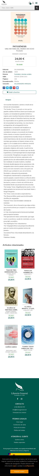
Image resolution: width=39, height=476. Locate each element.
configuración (29, 466)
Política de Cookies (19, 430)
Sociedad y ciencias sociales (22, 74)
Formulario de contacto (19, 412)
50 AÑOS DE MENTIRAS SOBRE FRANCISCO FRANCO (11, 309)
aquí (14, 466)
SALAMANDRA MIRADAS (22, 84)
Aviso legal (19, 422)
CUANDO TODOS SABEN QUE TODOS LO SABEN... (28, 347)
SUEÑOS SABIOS (11, 347)
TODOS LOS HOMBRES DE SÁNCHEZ (27, 271)
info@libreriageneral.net (20, 410)
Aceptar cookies (19, 471)
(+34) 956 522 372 (19, 407)
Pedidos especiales (19, 442)
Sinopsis (8, 100)
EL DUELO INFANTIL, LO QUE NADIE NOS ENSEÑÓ (28, 307)
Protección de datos (19, 427)
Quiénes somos (19, 439)
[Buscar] (37, 8)
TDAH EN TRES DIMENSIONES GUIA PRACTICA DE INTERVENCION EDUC (11, 271)
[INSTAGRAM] (21, 399)
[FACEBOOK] (17, 399)
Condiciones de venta (19, 425)
